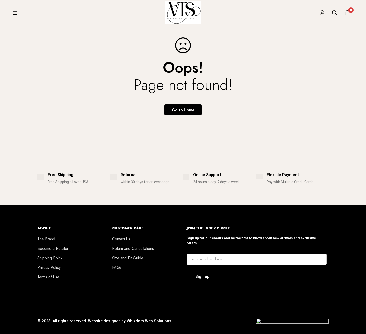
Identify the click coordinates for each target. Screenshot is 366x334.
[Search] (334, 13)
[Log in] (322, 13)
